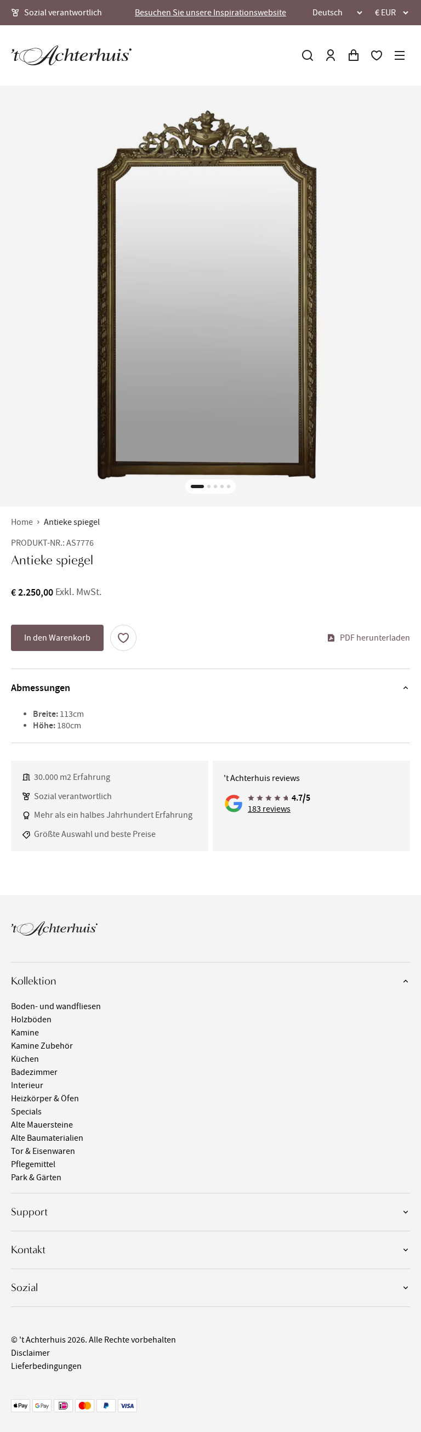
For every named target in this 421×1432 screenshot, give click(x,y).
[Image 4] (222, 486)
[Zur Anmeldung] (330, 55)
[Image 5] (228, 486)
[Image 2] (208, 486)
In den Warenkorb (57, 637)
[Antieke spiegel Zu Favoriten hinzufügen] (123, 638)
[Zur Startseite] (71, 55)
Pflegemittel (33, 1164)
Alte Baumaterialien (47, 1138)
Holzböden (31, 1019)
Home (22, 522)
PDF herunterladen (375, 637)
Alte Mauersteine (42, 1124)
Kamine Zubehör (42, 1045)
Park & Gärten (36, 1177)
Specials (26, 1111)
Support (29, 1211)
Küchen (25, 1059)
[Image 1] (197, 486)
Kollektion (33, 981)
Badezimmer (34, 1072)
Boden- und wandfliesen (56, 1006)
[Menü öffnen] (399, 55)
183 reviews (269, 809)
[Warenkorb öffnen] (353, 55)
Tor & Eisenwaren (43, 1151)
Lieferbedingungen (46, 1366)
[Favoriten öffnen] (376, 55)
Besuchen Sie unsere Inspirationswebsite (210, 12)
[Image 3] (215, 486)
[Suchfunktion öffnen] (307, 55)
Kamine (25, 1032)
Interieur (27, 1085)
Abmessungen (40, 687)
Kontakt (28, 1249)
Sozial (24, 1287)
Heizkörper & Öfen (45, 1098)
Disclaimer (30, 1353)
